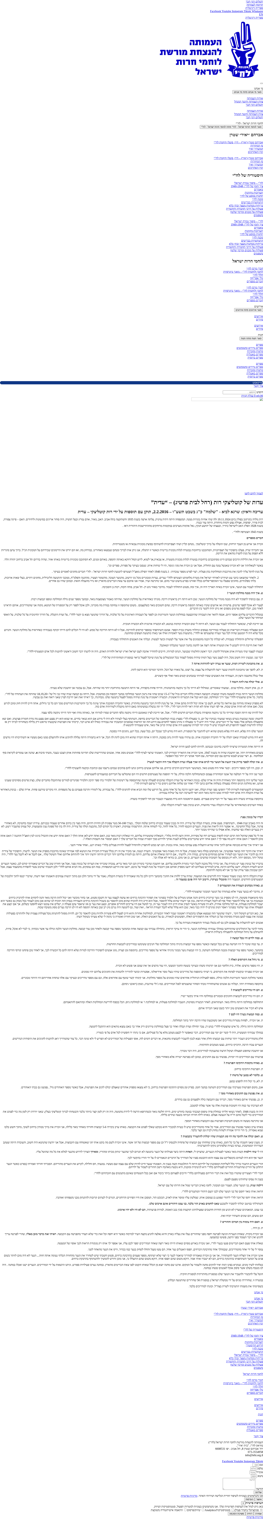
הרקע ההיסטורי (254, 1345)
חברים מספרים (255, 281)
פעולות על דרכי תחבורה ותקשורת (244, 208)
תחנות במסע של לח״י (251, 195)
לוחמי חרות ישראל (253, 1373)
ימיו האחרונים (255, 152)
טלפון (259, 1468)
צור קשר (258, 1436)
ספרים (259, 344)
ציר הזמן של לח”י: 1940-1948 (247, 186)
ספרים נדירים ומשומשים (250, 347)
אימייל (259, 1472)
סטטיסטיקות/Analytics (218, 1510)
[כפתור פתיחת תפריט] (261, 83)
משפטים (258, 215)
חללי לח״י (258, 274)
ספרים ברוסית (255, 357)
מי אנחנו (258, 1292)
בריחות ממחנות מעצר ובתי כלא (246, 205)
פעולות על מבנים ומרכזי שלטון (246, 211)
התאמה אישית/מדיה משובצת (167, 1510)
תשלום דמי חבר (254, 104)
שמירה (258, 1513)
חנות (260, 1414)
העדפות (249, 1499)
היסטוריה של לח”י (253, 1329)
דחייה (249, 1513)
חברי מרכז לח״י (255, 268)
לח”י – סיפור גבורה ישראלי (248, 182)
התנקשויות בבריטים (252, 202)
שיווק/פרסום (194, 1510)
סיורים (259, 319)
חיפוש (260, 392)
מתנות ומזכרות (255, 351)
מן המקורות (256, 145)
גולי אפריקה (256, 278)
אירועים (258, 316)
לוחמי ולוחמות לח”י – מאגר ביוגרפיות (243, 271)
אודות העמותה (255, 98)
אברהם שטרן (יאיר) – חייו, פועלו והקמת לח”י (238, 142)
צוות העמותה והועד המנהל (248, 101)
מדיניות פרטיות (189, 1495)
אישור (259, 1499)
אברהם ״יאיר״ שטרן (252, 1307)
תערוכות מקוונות (254, 192)
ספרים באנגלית (255, 354)
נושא (260, 1475)
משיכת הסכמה (236, 1513)
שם (261, 1464)
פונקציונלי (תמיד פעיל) (247, 1510)
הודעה (259, 1488)
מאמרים (258, 189)
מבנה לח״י (257, 199)
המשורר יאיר (256, 148)
